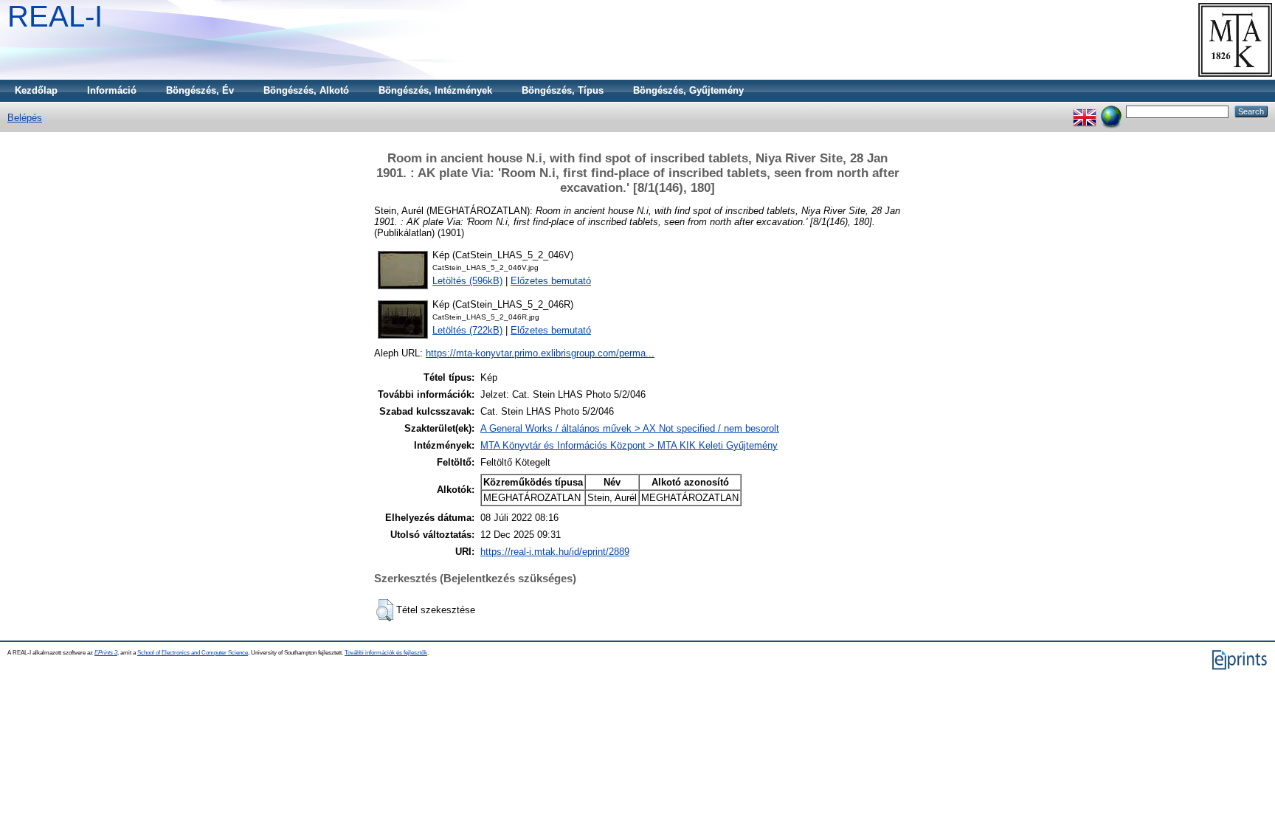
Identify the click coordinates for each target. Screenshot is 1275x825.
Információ (112, 90)
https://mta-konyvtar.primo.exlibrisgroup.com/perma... (540, 353)
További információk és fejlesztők (386, 652)
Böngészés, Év (200, 90)
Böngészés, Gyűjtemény (688, 90)
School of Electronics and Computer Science (192, 652)
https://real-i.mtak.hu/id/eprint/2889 (554, 551)
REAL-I (55, 16)
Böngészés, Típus (563, 90)
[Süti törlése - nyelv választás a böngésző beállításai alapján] (1111, 111)
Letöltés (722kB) (467, 330)
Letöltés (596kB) (467, 280)
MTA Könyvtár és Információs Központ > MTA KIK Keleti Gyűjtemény (629, 445)
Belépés (24, 117)
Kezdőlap (36, 90)
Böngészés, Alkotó (306, 90)
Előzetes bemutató (551, 280)
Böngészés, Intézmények (435, 90)
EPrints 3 (105, 652)
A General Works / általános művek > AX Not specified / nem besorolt (629, 428)
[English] (1084, 111)
